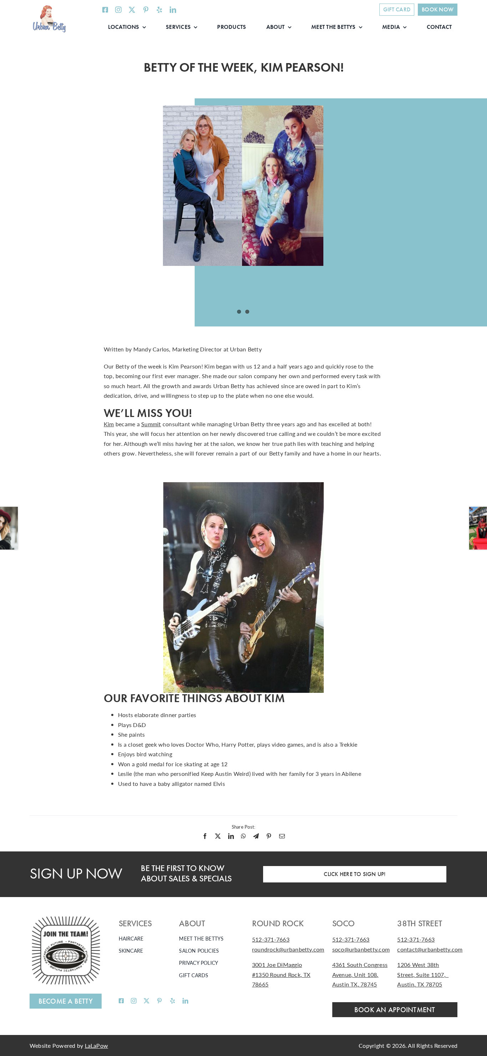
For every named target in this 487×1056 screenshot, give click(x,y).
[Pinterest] (268, 836)
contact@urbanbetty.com (429, 949)
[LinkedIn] (231, 836)
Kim (109, 424)
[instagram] (118, 9)
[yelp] (159, 9)
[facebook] (105, 9)
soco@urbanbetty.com (361, 949)
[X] (217, 836)
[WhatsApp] (243, 836)
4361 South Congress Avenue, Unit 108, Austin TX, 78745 (360, 974)
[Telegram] (256, 836)
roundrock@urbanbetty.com (288, 949)
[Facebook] (205, 836)
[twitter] (132, 9)
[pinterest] (146, 9)
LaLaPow (96, 1045)
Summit (151, 424)
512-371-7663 (270, 939)
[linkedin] (173, 9)
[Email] (282, 836)
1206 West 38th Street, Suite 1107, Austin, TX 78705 (422, 974)
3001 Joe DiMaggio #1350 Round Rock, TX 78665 (281, 974)
